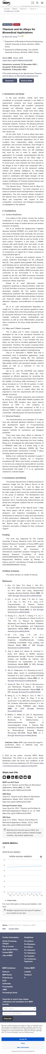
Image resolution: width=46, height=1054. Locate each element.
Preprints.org (7, 977)
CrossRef (31, 596)
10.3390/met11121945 (11, 11)
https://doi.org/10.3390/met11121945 (17, 60)
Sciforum (5, 971)
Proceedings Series (9, 992)
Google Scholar (19, 596)
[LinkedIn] (13, 778)
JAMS (4, 989)
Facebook (28, 974)
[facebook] (17, 778)
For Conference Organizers (30, 960)
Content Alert (14, 929)
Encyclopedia (7, 986)
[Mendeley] (29, 778)
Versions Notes (26, 80)
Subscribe (8, 1018)
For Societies (29, 956)
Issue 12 (33, 9)
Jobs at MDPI (7, 955)
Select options (9, 1009)
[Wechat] (21, 778)
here (31, 835)
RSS (4, 929)
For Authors (28, 941)
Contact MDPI (7, 952)
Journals (7, 9)
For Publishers (30, 953)
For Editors (28, 947)
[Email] (4, 778)
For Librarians (29, 950)
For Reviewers (29, 944)
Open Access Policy (10, 949)
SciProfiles (6, 983)
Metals (14, 9)
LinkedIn (27, 971)
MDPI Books (7, 974)
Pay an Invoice (8, 946)
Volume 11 (23, 9)
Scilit (39, 596)
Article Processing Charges (9, 942)
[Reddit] (25, 778)
